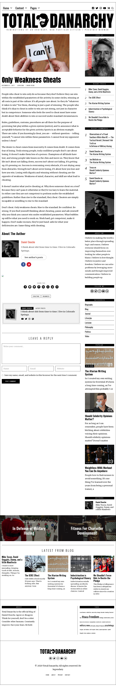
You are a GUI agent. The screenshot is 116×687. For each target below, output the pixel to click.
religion (81, 629)
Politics (88, 331)
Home (6, 8)
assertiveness (83, 612)
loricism (87, 622)
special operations (103, 629)
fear (80, 617)
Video (87, 336)
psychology (109, 625)
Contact (67, 675)
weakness (46, 296)
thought (81, 633)
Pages (33, 8)
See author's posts (34, 257)
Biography (89, 304)
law (84, 622)
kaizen (81, 622)
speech (109, 629)
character (103, 612)
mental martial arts (106, 622)
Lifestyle (88, 318)
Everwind (111, 612)
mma (88, 625)
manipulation (92, 622)
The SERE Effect (95, 97)
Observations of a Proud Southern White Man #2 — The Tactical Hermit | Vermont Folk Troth (101, 139)
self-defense (86, 629)
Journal (87, 313)
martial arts (98, 622)
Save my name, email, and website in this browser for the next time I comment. (40, 375)
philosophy (92, 626)
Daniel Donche (28, 242)
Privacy (60, 675)
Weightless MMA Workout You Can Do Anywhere (98, 469)
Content (19, 8)
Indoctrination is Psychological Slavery (100, 110)
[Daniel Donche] (89, 505)
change (98, 612)
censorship (94, 612)
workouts (93, 633)
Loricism (20, 85)
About (54, 675)
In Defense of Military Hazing (100, 146)
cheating (36, 296)
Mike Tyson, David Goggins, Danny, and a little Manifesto (100, 90)
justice (112, 617)
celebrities (88, 612)
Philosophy (89, 327)
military (83, 625)
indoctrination (107, 617)
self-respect (92, 629)
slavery (97, 629)
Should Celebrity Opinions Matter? (99, 171)
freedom (94, 616)
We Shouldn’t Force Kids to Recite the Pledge (99, 118)
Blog (86, 309)
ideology (101, 617)
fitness (85, 617)
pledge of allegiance (100, 626)
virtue (85, 633)
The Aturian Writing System (99, 103)
